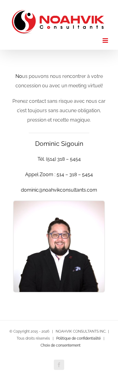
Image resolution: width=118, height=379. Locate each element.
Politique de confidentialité (78, 336)
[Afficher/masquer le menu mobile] (106, 38)
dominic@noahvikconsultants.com (59, 187)
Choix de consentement (60, 343)
